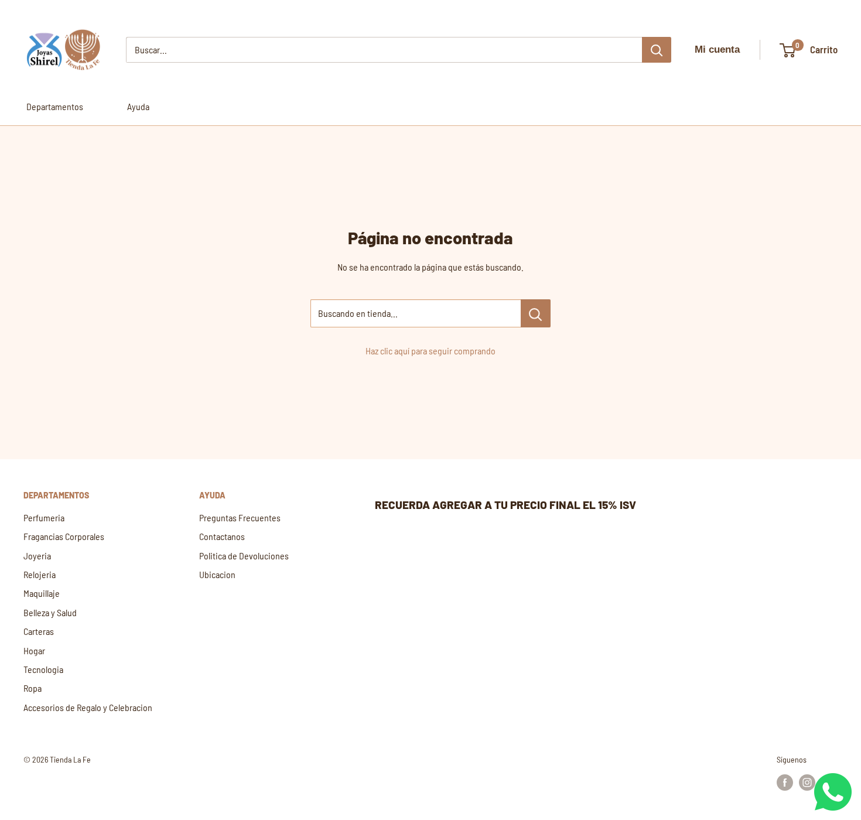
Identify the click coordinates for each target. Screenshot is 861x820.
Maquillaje (41, 593)
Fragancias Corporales (63, 536)
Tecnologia (43, 669)
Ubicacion (217, 574)
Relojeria (39, 574)
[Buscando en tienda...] (536, 313)
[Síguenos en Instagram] (807, 782)
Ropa (32, 687)
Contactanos (222, 536)
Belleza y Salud (50, 612)
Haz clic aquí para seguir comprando (430, 350)
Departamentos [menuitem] (54, 106)
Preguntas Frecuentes (240, 517)
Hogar (34, 650)
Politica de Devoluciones (244, 555)
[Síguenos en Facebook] (785, 782)
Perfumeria (43, 517)
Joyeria (37, 555)
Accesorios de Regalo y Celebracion (87, 707)
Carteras (38, 631)
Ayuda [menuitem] (138, 106)
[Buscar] (656, 50)
